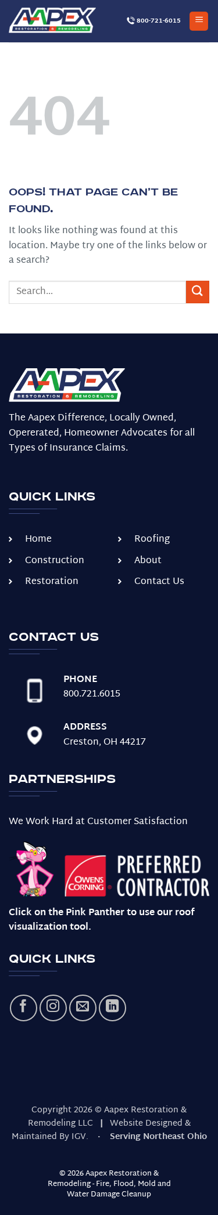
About (148, 561)
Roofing (152, 539)
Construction (54, 561)
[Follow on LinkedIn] (112, 1008)
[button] (199, 21)
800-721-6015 (158, 21)
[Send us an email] (83, 1008)
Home (38, 539)
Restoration (51, 582)
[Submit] (197, 292)
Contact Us (159, 582)
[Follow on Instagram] (53, 1008)
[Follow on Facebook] (23, 1008)
